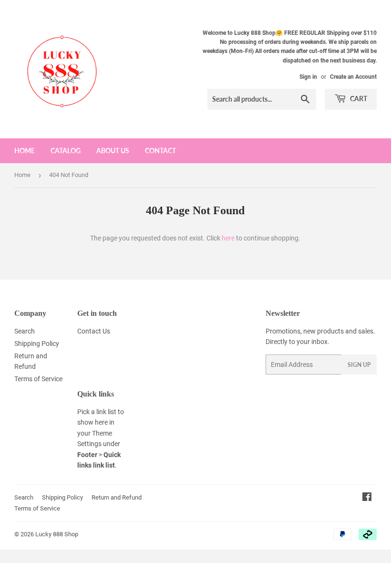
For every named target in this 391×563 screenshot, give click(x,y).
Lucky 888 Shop (56, 534)
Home (24, 150)
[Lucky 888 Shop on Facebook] (367, 498)
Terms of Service (38, 379)
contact (160, 150)
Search (24, 331)
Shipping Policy (36, 343)
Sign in (308, 76)
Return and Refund (117, 497)
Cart (358, 98)
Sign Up (359, 364)
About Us (112, 150)
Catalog (66, 150)
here (228, 238)
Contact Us (93, 331)
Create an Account (353, 76)
